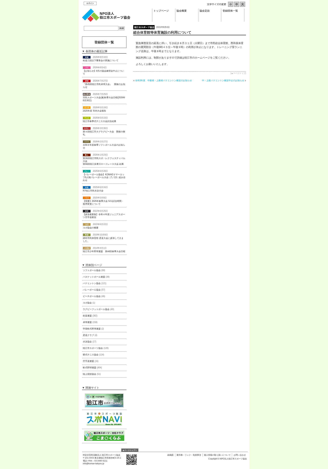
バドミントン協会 (92, 283)
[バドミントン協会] (87, 67)
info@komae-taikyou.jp (93, 463)
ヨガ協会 (87, 303)
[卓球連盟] (87, 81)
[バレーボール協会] (87, 171)
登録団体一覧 (230, 10)
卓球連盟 (87, 322)
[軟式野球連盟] (87, 94)
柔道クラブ (88, 335)
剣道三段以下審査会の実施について (100, 60)
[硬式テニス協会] (87, 118)
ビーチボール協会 (92, 296)
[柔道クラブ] (87, 235)
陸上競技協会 (89, 374)
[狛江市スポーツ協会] (144, 28)
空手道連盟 (88, 361)
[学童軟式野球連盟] (87, 248)
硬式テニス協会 (90, 354)
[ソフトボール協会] (87, 141)
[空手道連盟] (87, 211)
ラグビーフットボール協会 (96, 309)
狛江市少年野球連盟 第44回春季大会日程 (104, 251)
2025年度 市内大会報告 (94, 111)
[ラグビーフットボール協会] (87, 128)
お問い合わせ (240, 455)
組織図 (170, 455)
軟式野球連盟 (89, 367)
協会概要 (181, 10)
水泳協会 (87, 342)
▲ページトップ (238, 73)
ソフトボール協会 (92, 270)
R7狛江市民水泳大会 (93, 191)
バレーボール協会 (92, 290)
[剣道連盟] (87, 57)
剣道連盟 (87, 316)
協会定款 (205, 10)
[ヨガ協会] (87, 224)
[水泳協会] (87, 187)
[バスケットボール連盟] (87, 198)
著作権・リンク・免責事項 (188, 455)
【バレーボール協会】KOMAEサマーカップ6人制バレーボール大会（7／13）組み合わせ (104, 177)
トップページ (161, 10)
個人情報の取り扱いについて (217, 455)
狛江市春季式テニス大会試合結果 (99, 121)
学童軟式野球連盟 (92, 329)
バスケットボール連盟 (94, 277)
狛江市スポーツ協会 (93, 348)
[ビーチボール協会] (87, 107)
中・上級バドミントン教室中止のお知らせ (223, 80)
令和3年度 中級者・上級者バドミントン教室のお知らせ (163, 80)
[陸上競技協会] (87, 155)
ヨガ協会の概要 (90, 228)
